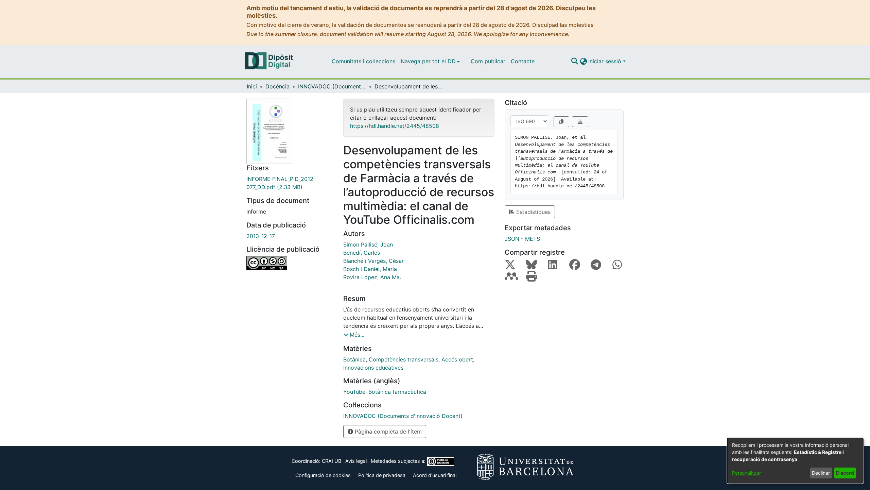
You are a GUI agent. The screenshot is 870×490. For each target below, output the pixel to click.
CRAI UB (331, 461)
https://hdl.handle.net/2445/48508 (394, 125)
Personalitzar (746, 473)
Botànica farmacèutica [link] (397, 391)
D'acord (845, 473)
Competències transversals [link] (403, 359)
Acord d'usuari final (434, 475)
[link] (289, 183)
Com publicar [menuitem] (488, 61)
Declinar (821, 473)
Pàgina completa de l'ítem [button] (387, 431)
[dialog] (795, 460)
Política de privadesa (381, 475)
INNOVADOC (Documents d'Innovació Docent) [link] (332, 86)
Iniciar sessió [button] (605, 61)
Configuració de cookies (323, 475)
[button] (574, 61)
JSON (512, 238)
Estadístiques (533, 211)
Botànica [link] (354, 359)
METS (532, 238)
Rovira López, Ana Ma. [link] (372, 277)
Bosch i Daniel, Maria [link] (370, 269)
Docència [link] (277, 86)
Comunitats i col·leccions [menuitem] (363, 61)
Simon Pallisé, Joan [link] (368, 244)
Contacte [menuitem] (523, 61)
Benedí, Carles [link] (361, 252)
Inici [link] (252, 86)
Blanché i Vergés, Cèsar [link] (373, 260)
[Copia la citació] (561, 121)
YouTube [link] (354, 391)
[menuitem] (430, 61)
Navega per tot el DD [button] (428, 61)
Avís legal (356, 461)
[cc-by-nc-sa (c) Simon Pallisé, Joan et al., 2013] (289, 263)
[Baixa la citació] (580, 121)
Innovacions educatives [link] (373, 367)
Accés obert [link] (457, 359)
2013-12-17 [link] (260, 236)
